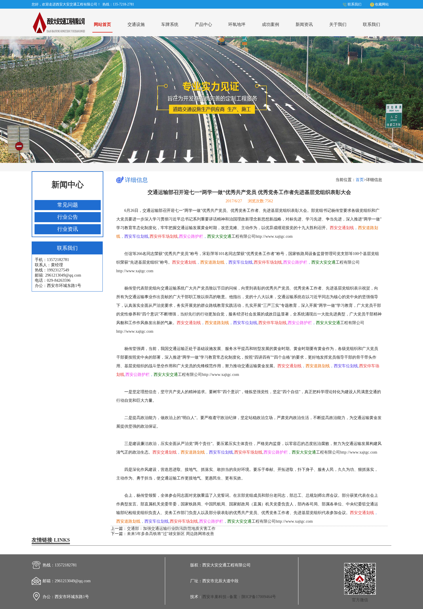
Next (413, 98)
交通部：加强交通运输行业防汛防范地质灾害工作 (171, 528)
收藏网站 (382, 4)
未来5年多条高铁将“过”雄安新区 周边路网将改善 (170, 534)
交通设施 (136, 24)
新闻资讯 (304, 24)
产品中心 (203, 24)
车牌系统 (169, 24)
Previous (10, 98)
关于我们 (337, 24)
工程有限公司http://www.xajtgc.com (250, 236)
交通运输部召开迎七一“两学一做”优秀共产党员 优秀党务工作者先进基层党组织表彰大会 (249, 192)
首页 (360, 180)
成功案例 (270, 24)
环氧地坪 (236, 24)
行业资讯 (67, 229)
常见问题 (67, 205)
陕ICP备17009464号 (258, 597)
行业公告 (67, 217)
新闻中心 (68, 184)
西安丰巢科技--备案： (221, 597)
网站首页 (102, 24)
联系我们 (354, 4)
